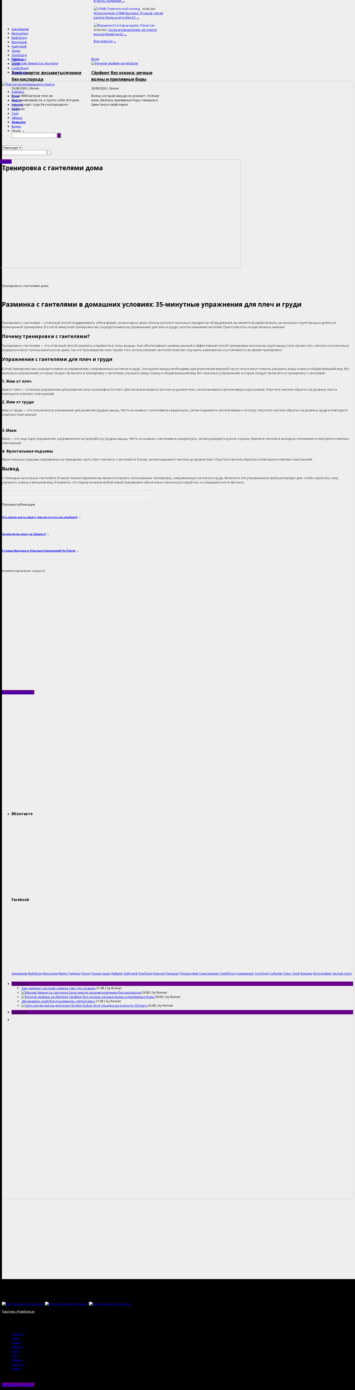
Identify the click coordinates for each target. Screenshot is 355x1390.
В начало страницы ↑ (18, 692)
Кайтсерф (19, 46)
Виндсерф (19, 42)
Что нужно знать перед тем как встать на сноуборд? (40, 517)
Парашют (19, 59)
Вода (15, 96)
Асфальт (18, 91)
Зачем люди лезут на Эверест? (24, 534)
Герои (85, 973)
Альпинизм (20, 29)
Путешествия (189, 973)
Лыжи (16, 50)
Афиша (17, 117)
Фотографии (322, 973)
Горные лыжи (100, 973)
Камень (17, 104)
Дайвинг (117, 973)
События (276, 973)
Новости (19, 122)
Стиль (287, 973)
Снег (15, 113)
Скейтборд (20, 68)
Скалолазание (209, 973)
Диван (16, 100)
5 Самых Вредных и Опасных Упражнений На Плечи (38, 550)
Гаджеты (74, 973)
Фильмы (306, 973)
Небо (16, 109)
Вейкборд (19, 37)
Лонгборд (19, 55)
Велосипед (20, 33)
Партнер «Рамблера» (18, 1311)
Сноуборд (19, 72)
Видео (16, 126)
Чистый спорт (342, 973)
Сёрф (16, 63)
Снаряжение (245, 973)
